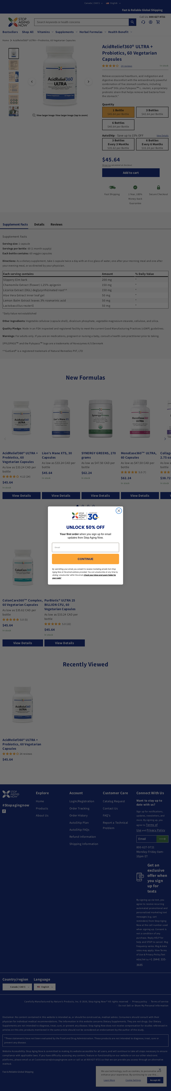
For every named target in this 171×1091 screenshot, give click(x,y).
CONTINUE (85, 559)
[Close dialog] (119, 511)
